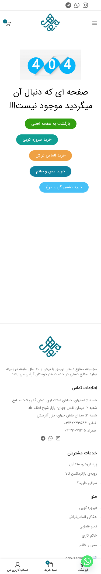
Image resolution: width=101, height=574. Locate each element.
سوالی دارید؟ (87, 483)
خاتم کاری (89, 535)
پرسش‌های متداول (83, 464)
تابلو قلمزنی (88, 526)
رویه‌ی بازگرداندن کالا (81, 473)
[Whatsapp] (87, 561)
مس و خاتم (88, 545)
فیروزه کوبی (88, 508)
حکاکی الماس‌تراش (83, 517)
